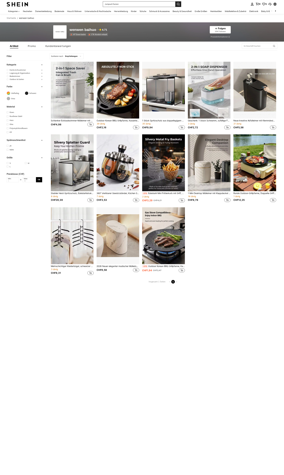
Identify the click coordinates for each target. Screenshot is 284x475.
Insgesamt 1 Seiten (157, 282)
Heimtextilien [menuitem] (216, 11)
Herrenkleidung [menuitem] (121, 11)
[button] (270, 4)
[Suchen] (178, 4)
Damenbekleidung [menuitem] (43, 11)
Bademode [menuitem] (59, 11)
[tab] (14, 46)
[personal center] (252, 4)
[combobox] (66, 56)
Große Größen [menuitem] (201, 11)
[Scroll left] (272, 11)
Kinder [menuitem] (134, 11)
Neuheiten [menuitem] (27, 11)
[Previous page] (169, 282)
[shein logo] (17, 4)
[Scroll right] (275, 11)
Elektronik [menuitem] (253, 11)
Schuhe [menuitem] (143, 11)
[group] (25, 70)
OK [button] (39, 180)
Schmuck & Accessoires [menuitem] (159, 11)
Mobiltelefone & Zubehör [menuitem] (235, 11)
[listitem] (79, 34)
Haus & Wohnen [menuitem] (74, 11)
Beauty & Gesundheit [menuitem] (182, 11)
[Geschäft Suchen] (274, 46)
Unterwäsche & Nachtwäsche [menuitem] (98, 11)
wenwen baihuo (83, 30)
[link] (257, 4)
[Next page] (176, 282)
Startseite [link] (11, 18)
